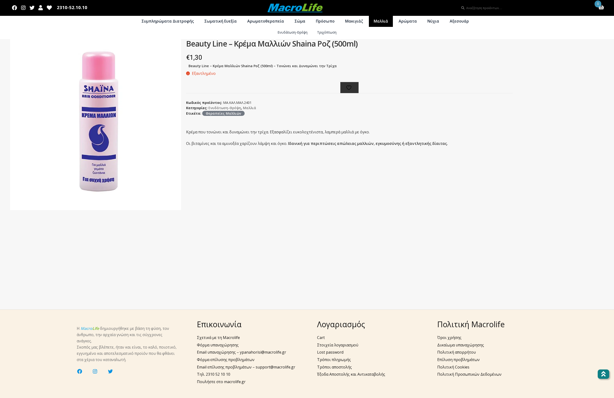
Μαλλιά (381, 21)
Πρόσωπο (325, 21)
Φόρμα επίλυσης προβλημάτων (225, 359)
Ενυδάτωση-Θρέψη (292, 32)
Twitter (31, 6)
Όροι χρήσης (449, 337)
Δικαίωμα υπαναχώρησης (460, 345)
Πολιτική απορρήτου (456, 352)
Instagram (23, 6)
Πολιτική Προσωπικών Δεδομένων (469, 374)
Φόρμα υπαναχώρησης (218, 345)
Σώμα (300, 21)
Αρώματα (408, 21)
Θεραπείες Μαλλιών (223, 113)
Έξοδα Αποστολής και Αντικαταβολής (351, 374)
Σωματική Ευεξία (220, 21)
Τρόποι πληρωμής (334, 359)
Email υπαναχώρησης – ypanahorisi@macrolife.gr (241, 352)
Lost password (330, 352)
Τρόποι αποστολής (334, 367)
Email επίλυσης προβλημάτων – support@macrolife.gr (246, 367)
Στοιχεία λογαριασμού (337, 345)
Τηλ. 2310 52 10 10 (213, 374)
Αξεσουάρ (459, 21)
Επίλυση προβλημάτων (458, 359)
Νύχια (433, 21)
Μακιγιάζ (354, 21)
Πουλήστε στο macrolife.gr (221, 381)
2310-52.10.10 (72, 7)
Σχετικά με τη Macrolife (218, 337)
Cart (321, 337)
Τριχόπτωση (327, 32)
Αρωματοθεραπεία (265, 21)
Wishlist (49, 6)
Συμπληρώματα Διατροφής (168, 21)
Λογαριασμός (40, 6)
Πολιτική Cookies (453, 367)
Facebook (14, 6)
